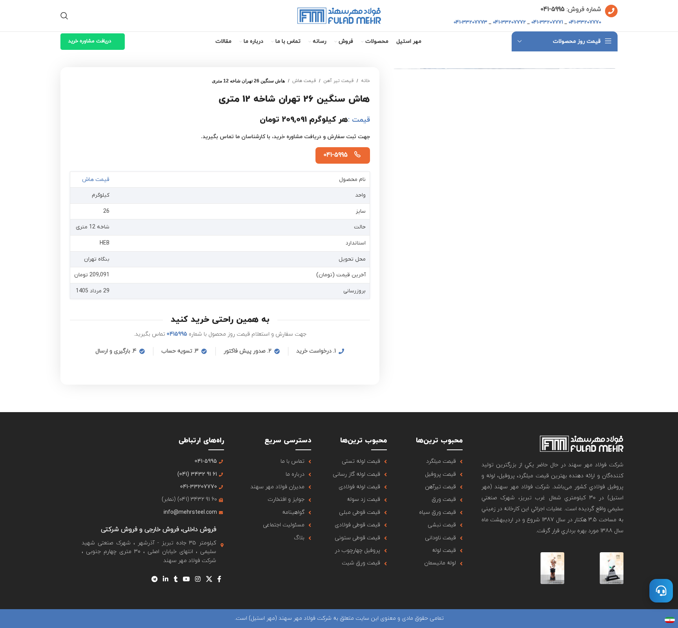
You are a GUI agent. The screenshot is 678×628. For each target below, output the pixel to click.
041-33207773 (470, 22)
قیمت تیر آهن (338, 81)
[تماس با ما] (661, 590)
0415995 (177, 334)
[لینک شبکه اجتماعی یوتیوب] (186, 579)
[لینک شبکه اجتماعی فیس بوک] (219, 579)
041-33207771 (547, 22)
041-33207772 (509, 22)
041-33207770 (585, 22)
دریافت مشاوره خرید (89, 41)
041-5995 (335, 155)
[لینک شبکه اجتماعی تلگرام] (154, 579)
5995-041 (552, 9)
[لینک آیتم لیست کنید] (434, 461)
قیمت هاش (304, 81)
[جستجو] (64, 16)
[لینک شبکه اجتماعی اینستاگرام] (198, 579)
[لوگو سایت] (339, 15)
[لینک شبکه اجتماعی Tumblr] (175, 579)
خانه (365, 81)
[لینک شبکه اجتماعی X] (209, 579)
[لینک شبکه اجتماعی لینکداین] (165, 579)
